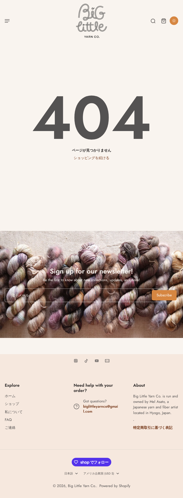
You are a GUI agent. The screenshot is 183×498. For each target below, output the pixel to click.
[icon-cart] (163, 20)
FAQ (8, 419)
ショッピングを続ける (91, 158)
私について (14, 412)
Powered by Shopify (114, 485)
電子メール (20, 295)
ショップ (12, 403)
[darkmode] (174, 20)
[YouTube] (97, 361)
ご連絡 (10, 427)
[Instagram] (76, 361)
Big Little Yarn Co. (82, 485)
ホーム (10, 396)
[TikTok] (86, 361)
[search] (153, 20)
